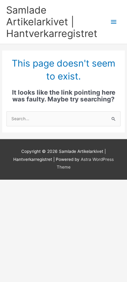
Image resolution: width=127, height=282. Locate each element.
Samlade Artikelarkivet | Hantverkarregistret (51, 22)
